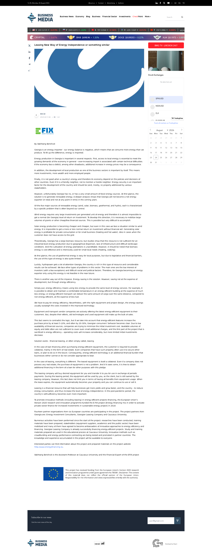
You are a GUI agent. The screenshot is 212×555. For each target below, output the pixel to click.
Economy (80, 17)
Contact (101, 3)
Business (96, 17)
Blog (88, 17)
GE (175, 3)
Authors (121, 3)
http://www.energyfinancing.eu (48, 447)
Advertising (111, 3)
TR (184, 3)
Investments (125, 17)
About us (91, 3)
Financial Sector (109, 17)
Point (137, 17)
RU (180, 3)
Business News (67, 17)
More (147, 17)
